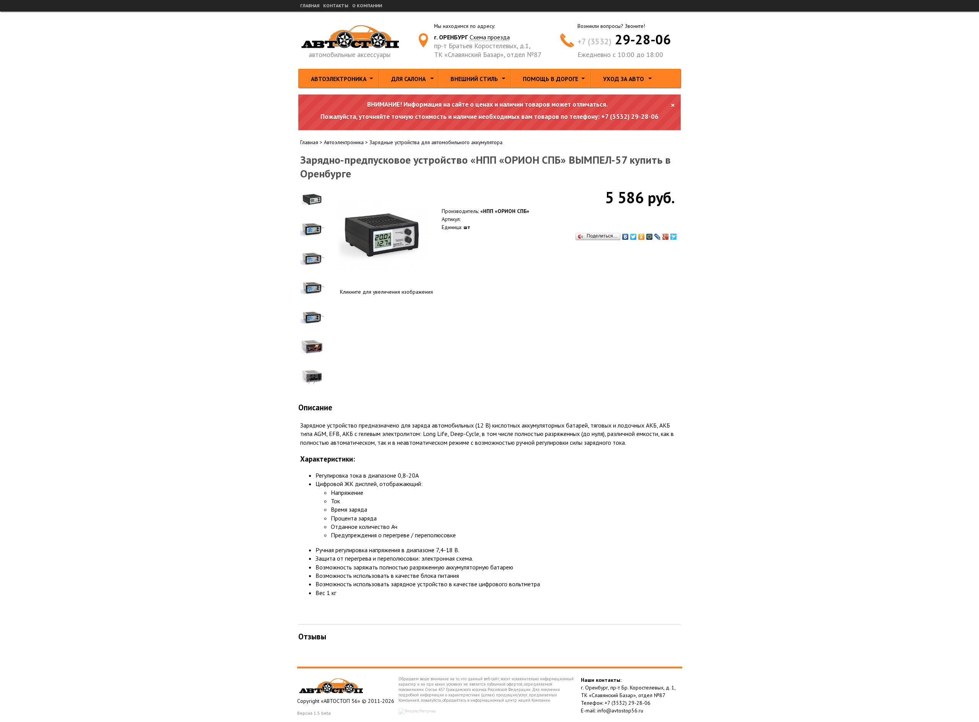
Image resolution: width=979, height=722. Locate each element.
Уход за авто (623, 79)
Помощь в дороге (550, 79)
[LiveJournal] (658, 237)
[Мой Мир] (650, 237)
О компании (367, 5)
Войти (663, 5)
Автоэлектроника (338, 79)
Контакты (335, 5)
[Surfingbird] (674, 237)
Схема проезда (490, 37)
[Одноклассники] (641, 237)
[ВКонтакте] (625, 237)
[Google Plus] (666, 237)
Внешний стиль (474, 79)
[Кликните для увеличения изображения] (382, 235)
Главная (309, 5)
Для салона (408, 79)
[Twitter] (633, 237)
